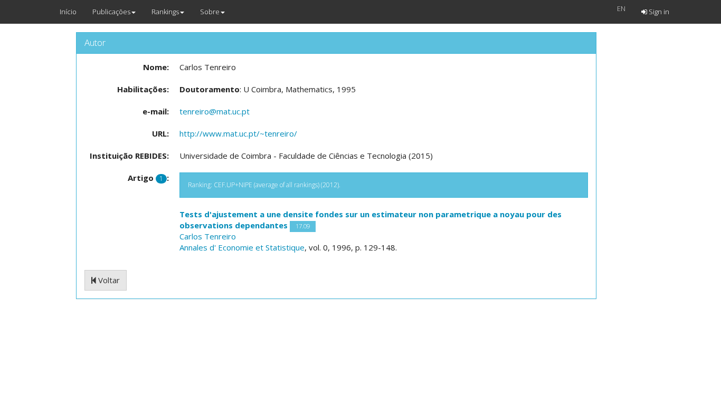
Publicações (111, 11)
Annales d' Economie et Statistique (242, 247)
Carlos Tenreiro (207, 236)
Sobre (210, 11)
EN (621, 8)
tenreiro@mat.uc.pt (214, 111)
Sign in (658, 11)
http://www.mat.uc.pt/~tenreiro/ (238, 133)
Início (68, 11)
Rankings (165, 11)
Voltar (108, 280)
